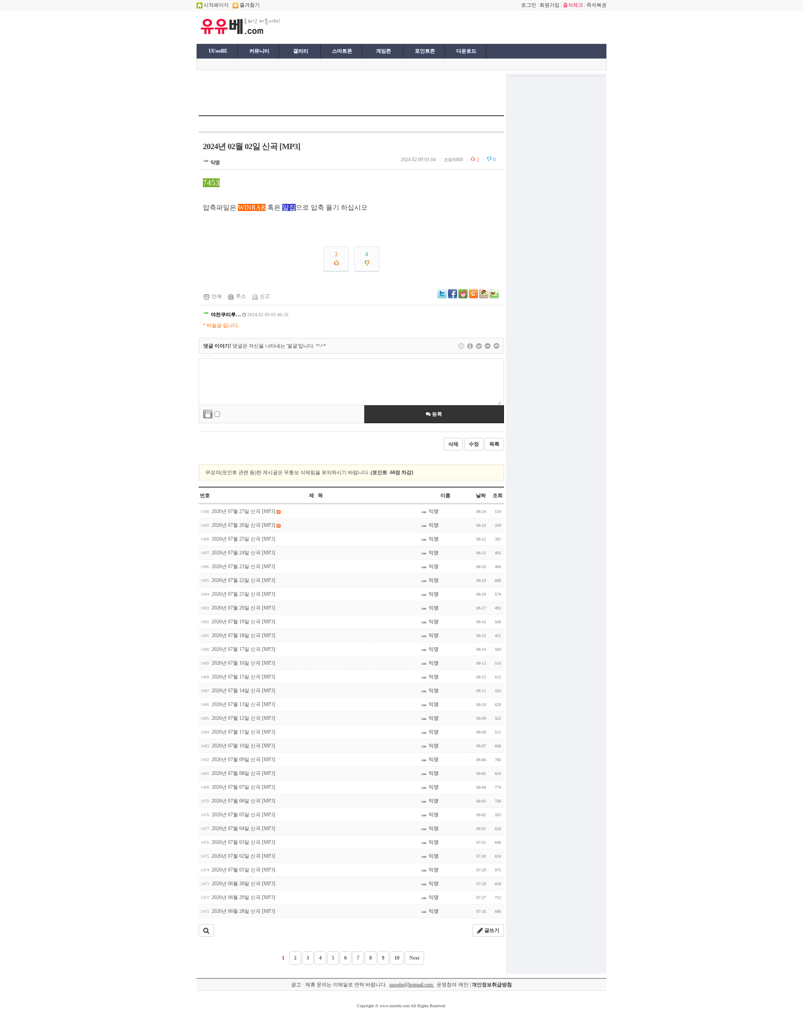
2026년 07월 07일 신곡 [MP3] (243, 787)
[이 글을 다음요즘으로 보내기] (463, 297)
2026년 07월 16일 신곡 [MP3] (243, 663)
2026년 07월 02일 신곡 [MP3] (243, 856)
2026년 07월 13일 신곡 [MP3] (243, 704)
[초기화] (488, 345)
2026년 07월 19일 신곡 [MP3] (243, 622)
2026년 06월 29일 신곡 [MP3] (243, 897)
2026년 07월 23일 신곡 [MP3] (243, 566)
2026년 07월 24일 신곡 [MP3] (243, 553)
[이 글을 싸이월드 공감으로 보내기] (473, 293)
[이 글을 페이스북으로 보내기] (452, 297)
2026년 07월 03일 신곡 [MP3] (243, 842)
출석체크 (573, 5)
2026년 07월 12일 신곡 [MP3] (243, 718)
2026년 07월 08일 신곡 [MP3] (243, 773)
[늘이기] (479, 345)
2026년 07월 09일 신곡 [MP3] (243, 759)
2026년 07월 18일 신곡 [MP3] (243, 635)
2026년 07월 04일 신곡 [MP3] (243, 828)
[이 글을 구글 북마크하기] (483, 297)
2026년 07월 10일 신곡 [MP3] (243, 746)
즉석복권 (596, 5)
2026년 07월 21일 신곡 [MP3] (243, 594)
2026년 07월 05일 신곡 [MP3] (243, 815)
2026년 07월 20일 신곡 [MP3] (243, 608)
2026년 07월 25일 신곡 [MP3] (243, 539)
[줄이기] (496, 345)
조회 (498, 495)
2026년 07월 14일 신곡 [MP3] (243, 690)
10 (396, 958)
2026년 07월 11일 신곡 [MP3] (243, 732)
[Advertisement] (385, 26)
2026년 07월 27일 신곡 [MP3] (244, 511)
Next (414, 958)
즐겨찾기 (249, 5)
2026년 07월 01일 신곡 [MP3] (243, 870)
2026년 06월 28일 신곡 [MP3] (243, 911)
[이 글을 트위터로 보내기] (442, 297)
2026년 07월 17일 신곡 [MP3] (243, 649)
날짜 (481, 495)
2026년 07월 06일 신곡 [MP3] (243, 801)
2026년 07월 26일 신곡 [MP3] (244, 525)
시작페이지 (215, 5)
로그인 (528, 5)
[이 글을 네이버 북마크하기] (494, 297)
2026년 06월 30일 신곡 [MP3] (243, 883)
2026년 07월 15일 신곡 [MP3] (243, 677)
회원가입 (550, 5)
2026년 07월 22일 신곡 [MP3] (243, 580)
